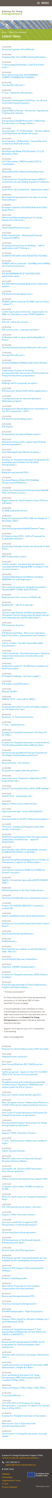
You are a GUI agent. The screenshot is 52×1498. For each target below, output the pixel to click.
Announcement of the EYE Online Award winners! (25, 819)
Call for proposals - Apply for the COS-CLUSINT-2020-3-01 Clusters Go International (25, 1073)
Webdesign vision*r (43, 1486)
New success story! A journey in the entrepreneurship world (18, 1424)
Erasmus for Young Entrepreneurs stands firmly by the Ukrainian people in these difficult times (25, 743)
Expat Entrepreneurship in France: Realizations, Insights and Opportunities (24, 985)
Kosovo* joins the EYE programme (18, 1250)
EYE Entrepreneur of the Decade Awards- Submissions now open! (21, 1241)
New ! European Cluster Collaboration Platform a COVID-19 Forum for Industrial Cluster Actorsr (25, 1103)
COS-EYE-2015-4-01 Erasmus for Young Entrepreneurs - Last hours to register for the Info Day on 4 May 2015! (26, 1405)
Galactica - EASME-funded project (18, 967)
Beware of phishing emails (14, 1278)
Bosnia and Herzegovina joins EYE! (18, 1296)
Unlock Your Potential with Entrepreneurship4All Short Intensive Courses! (25, 491)
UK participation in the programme (18, 1232)
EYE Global (7, 426)
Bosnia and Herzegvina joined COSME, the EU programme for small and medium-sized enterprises (23, 1344)
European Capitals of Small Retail (17, 49)
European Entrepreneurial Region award (21, 434)
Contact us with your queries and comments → (21, 1458)
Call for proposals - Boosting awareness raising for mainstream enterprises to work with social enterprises (26, 656)
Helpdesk (6, 1474)
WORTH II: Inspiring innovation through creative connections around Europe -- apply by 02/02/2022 (25, 839)
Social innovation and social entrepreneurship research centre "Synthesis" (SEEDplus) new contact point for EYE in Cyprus (23, 1084)
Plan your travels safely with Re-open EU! (21, 1095)
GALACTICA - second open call (16, 796)
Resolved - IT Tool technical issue (17, 717)
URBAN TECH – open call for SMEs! (18, 699)
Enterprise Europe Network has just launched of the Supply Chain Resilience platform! (24, 753)
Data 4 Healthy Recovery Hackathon (19, 959)
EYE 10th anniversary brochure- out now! (21, 1207)
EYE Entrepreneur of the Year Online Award (22, 890)
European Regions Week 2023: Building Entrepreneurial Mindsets (20, 481)
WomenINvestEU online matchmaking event (23, 171)
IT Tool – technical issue (13, 724)
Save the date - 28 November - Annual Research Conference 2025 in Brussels (24, 142)
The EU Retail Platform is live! (16, 227)
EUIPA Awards (9, 941)
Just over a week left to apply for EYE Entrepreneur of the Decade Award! (19, 1223)
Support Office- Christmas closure (18, 1214)
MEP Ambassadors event (14, 556)
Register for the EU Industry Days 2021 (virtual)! (25, 1049)
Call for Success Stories (13, 1151)
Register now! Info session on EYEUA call (21, 597)
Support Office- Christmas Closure (18, 1133)
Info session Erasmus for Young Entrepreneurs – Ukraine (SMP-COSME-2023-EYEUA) (24, 588)
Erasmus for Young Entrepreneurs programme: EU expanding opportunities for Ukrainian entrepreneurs (25, 462)
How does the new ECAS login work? (19, 1304)
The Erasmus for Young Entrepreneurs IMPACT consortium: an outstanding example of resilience (25, 180)
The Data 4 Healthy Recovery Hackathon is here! (25, 898)
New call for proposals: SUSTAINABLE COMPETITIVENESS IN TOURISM (20, 76)
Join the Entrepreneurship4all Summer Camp (23, 528)
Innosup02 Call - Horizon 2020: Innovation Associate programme (22, 1169)
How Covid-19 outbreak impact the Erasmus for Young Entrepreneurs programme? (24, 1113)
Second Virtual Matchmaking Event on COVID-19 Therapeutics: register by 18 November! (25, 861)
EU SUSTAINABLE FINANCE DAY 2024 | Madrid (24, 363)
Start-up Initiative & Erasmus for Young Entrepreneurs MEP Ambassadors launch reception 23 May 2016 (21, 1377)
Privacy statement (9, 1487)
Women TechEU (9, 691)
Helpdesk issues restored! (14, 1056)
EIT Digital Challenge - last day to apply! (21, 676)
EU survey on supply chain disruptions (19, 770)
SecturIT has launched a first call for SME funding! (25, 788)
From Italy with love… (12, 1395)
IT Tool (5, 1484)
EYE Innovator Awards (12, 625)
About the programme (18, 32)
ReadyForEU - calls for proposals (17, 605)
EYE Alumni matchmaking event (17, 294)
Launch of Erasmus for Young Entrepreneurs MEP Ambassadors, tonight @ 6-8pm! (25, 1366)
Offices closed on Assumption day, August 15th (24, 1179)
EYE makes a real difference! (15, 684)
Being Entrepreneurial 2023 (15, 472)
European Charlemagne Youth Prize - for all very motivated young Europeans (24, 101)
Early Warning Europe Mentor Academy (20, 452)
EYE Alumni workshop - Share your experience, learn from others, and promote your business (24, 634)
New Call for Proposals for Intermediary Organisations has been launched (21, 1287)
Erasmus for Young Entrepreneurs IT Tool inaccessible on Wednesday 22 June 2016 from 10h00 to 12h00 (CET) (24, 1332)
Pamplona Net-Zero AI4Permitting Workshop (24, 57)
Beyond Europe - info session (15, 763)
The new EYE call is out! (13, 85)
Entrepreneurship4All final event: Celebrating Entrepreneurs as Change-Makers (23, 122)
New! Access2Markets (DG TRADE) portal (22, 1064)
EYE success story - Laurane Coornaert (20, 329)
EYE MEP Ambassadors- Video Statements (22, 1311)
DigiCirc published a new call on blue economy (23, 916)
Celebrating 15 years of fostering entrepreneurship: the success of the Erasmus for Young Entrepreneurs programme (25, 373)
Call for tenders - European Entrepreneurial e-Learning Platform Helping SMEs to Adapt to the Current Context (25, 566)
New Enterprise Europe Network (17, 933)
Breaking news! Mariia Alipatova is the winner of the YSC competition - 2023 (25, 409)
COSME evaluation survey (14, 510)
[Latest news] (12, 14)
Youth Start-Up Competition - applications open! (25, 189)
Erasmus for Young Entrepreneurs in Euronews (24, 1416)
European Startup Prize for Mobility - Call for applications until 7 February (23, 246)
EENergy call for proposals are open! (19, 383)
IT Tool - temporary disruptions (17, 92)
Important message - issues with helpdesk (22, 811)
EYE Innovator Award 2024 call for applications (24, 391)
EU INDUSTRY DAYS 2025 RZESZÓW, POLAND (24, 256)
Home (4, 32)
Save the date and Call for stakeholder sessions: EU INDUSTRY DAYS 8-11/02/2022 (24, 850)
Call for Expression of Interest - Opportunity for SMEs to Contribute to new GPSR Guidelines (25, 313)
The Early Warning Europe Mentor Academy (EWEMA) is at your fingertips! (22, 578)
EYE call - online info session (15, 322)
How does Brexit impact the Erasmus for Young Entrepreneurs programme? (24, 1124)
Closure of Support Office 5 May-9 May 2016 (23, 1388)
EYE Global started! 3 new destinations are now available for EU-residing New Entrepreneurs (24, 1259)
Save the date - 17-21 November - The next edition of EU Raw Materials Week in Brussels (26, 132)
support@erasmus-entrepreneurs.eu (20, 1465)
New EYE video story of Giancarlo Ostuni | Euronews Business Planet (22, 1159)
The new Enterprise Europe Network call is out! (24, 347)
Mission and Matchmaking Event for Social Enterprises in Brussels (22, 218)
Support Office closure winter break (19, 803)
